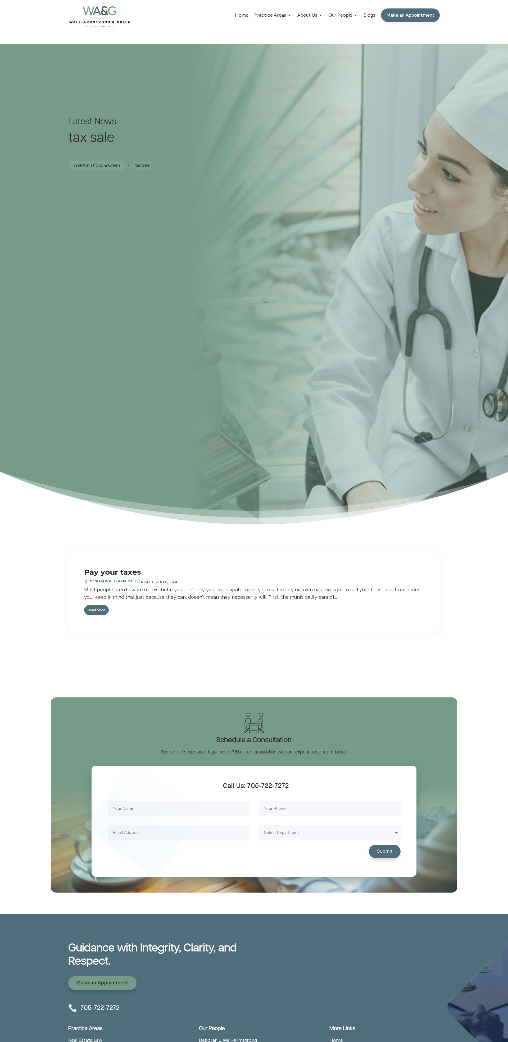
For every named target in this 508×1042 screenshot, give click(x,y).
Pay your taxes (112, 572)
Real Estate (154, 582)
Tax (174, 582)
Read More (96, 610)
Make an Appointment (102, 983)
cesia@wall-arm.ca (111, 581)
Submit (384, 851)
